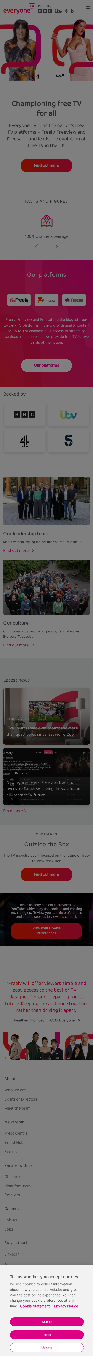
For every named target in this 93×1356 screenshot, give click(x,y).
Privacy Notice (66, 1306)
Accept (47, 1321)
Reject (47, 1334)
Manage (46, 1347)
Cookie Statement (35, 1306)
